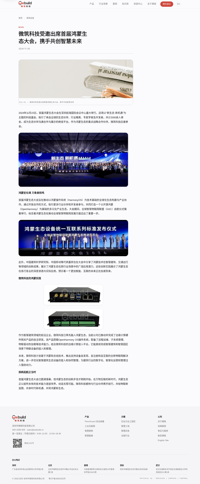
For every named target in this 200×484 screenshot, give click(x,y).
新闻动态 (30, 18)
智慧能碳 (89, 435)
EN (178, 4)
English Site (163, 440)
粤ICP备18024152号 (57, 479)
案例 (115, 4)
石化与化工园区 (128, 421)
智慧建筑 (89, 431)
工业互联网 (90, 426)
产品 (92, 4)
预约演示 (167, 4)
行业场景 (103, 4)
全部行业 (125, 435)
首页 (20, 18)
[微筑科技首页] (25, 4)
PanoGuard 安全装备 (94, 421)
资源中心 (138, 4)
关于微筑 (151, 4)
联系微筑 (162, 435)
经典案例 (162, 426)
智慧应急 (125, 431)
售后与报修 (163, 431)
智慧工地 (125, 426)
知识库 (125, 4)
